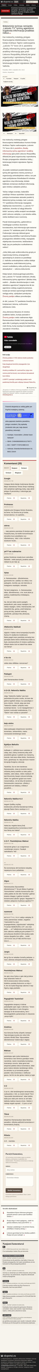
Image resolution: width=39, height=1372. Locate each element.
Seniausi (24, 468)
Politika (15, 5)
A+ (16, 133)
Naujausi (14, 468)
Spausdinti (21, 133)
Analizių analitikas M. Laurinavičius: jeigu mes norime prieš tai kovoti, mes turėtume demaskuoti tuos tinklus (18, 373)
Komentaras (9, 1174)
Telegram (16, 78)
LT (24, 1)
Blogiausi (18, 473)
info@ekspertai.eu (8, 394)
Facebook (8, 78)
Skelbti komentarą (14, 1190)
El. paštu (23, 78)
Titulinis (4, 5)
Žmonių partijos (9, 296)
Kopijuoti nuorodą (8, 81)
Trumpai (10, 5)
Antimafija (21, 5)
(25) (10, 33)
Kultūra (28, 5)
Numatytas (10, 133)
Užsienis (33, 5)
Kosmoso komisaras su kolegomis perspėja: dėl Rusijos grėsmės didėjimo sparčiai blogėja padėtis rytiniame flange (23, 11)
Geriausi (8, 473)
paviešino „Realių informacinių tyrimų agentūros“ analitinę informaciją (18, 151)
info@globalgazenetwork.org (8, 1365)
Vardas (8, 1166)
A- (4, 133)
